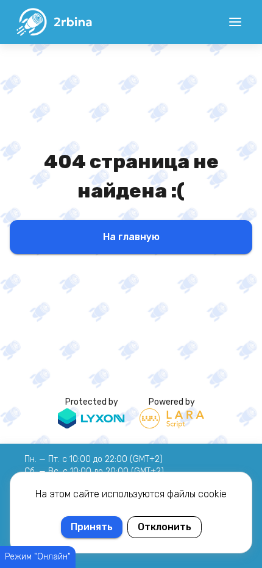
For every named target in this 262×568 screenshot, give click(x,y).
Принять (92, 527)
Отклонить (164, 527)
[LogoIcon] (54, 22)
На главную (131, 237)
